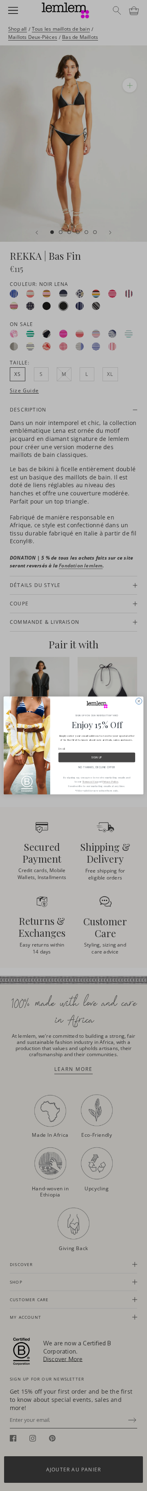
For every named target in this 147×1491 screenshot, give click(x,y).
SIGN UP (96, 757)
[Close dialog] (139, 701)
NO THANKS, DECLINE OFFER (96, 767)
